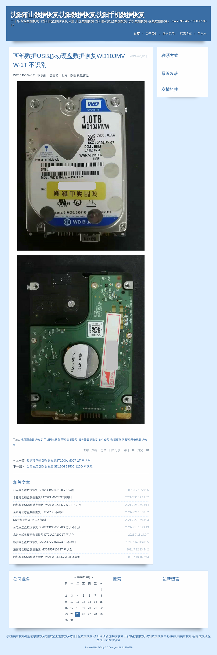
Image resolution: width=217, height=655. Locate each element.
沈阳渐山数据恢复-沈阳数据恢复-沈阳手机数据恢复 (77, 14)
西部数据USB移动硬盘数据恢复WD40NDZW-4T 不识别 (47, 557)
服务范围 (169, 33)
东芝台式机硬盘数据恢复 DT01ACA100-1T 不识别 (43, 534)
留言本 (202, 33)
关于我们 (151, 33)
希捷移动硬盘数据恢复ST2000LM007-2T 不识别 (58, 460)
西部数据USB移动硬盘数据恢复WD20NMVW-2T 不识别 (47, 504)
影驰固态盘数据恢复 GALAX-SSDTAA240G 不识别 (44, 542)
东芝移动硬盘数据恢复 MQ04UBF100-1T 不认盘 (42, 549)
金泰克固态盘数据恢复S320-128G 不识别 (38, 512)
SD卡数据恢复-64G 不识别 (29, 519)
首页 (137, 33)
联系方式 (186, 33)
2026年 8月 (83, 577)
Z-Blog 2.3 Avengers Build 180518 (115, 647)
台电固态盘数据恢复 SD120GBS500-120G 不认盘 (59, 466)
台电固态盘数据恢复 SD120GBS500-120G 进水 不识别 (46, 527)
